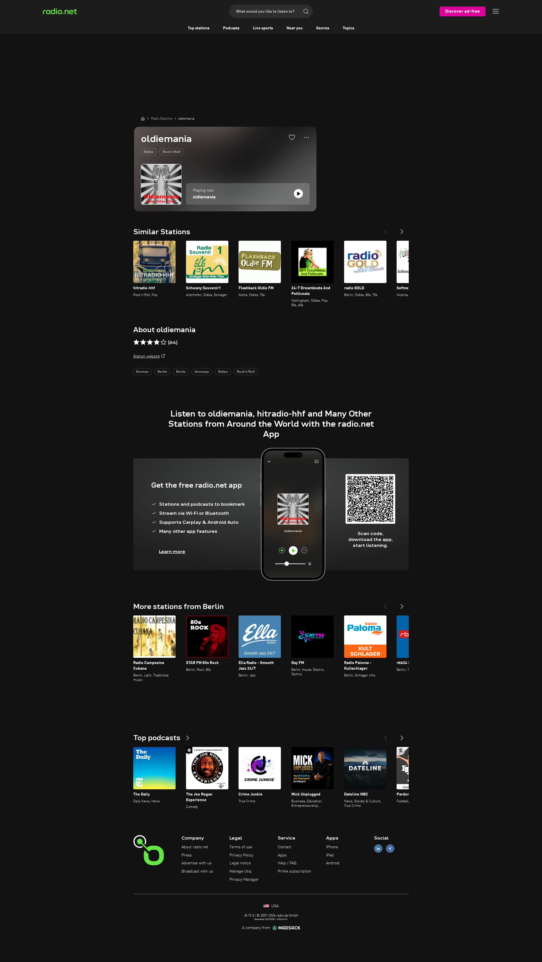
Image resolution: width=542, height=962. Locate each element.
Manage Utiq (241, 871)
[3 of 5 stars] (150, 342)
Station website (146, 356)
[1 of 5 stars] (136, 342)
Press (187, 855)
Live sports (263, 28)
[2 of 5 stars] (143, 342)
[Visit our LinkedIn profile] (378, 848)
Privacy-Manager (244, 880)
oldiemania (204, 197)
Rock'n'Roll (172, 152)
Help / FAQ (287, 863)
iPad (330, 855)
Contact (284, 847)
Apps (282, 855)
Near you (295, 28)
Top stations (198, 28)
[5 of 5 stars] (163, 342)
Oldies (149, 152)
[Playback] (298, 193)
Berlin (162, 372)
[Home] (143, 118)
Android (333, 863)
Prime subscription (294, 871)
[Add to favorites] (291, 137)
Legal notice (240, 863)
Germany (202, 372)
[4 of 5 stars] (156, 342)
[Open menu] (495, 11)
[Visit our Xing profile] (390, 848)
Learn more (172, 552)
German (142, 372)
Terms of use (241, 847)
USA (274, 906)
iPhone (332, 847)
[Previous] (385, 229)
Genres (322, 28)
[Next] (402, 229)
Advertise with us (196, 863)
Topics (348, 28)
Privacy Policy (241, 855)
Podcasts (231, 28)
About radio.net (195, 847)
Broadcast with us (197, 871)
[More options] (306, 137)
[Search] (306, 11)
